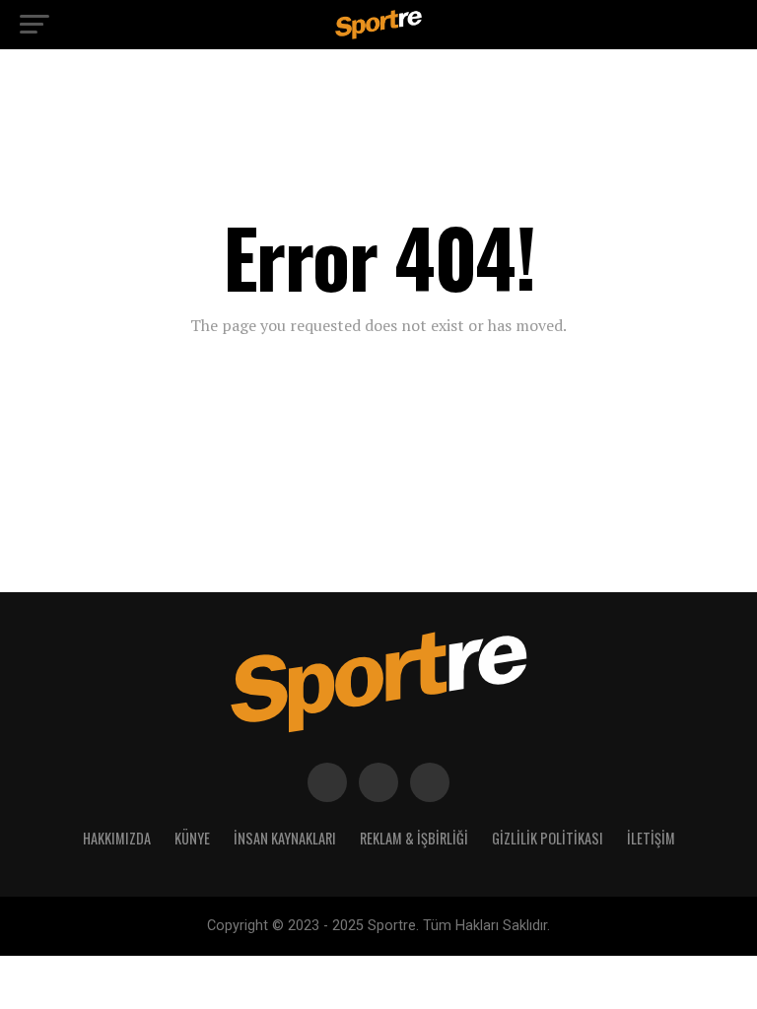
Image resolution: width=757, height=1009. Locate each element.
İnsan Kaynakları (285, 838)
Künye (192, 838)
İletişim (651, 838)
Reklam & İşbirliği (414, 838)
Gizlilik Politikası (547, 838)
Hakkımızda (117, 838)
